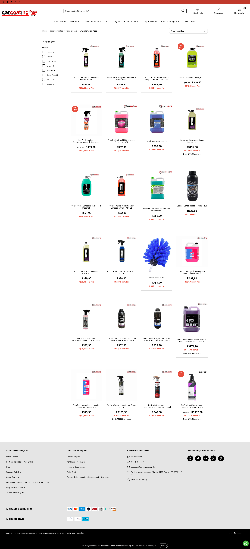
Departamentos (92, 21)
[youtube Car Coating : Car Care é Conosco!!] (12, 2)
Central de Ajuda (169, 21)
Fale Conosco (190, 21)
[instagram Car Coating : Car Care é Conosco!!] (4, 2)
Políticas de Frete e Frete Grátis (19, 462)
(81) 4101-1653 (137, 462)
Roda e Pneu (71, 31)
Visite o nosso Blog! (139, 479)
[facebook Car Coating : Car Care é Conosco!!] (8, 2)
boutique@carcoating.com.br (143, 467)
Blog (8, 467)
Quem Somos (59, 21)
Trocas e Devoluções (15, 492)
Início (44, 31)
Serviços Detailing (13, 472)
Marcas (74, 21)
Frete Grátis (72, 472)
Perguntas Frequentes (15, 487)
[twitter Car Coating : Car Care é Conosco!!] (16, 2)
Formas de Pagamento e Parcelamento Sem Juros (27, 482)
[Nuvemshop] (235, 533)
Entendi (163, 546)
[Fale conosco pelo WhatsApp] (246, 543)
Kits (108, 21)
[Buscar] (183, 11)
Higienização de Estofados (127, 21)
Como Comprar (12, 477)
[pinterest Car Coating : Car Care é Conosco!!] (19, 2)
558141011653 (137, 456)
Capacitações (150, 21)
